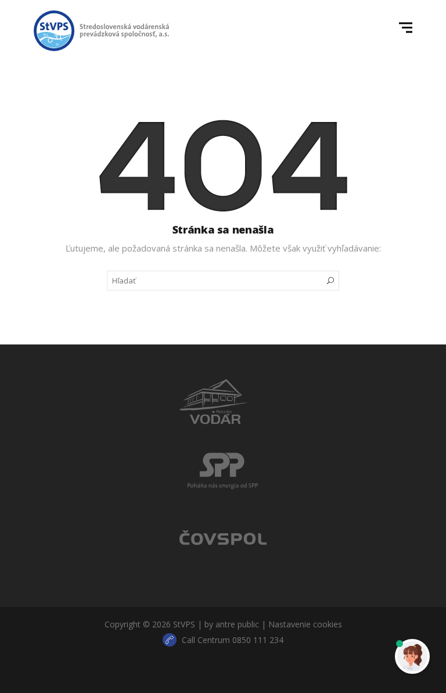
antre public (237, 624)
